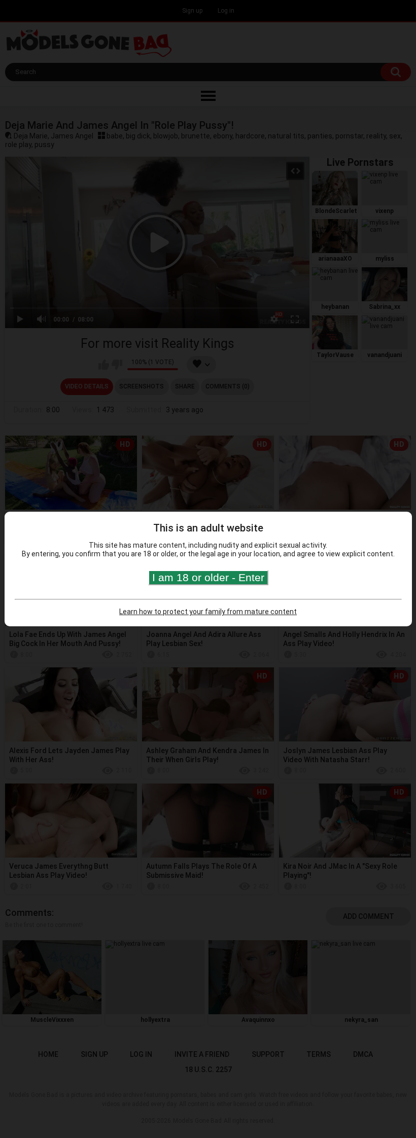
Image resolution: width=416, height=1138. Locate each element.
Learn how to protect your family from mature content (208, 612)
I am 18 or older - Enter (208, 577)
